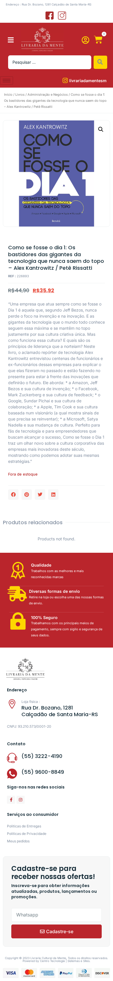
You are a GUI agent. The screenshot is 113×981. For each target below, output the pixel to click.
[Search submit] (100, 62)
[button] (11, 40)
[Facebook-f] (11, 800)
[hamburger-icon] (6, 80)
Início (8, 95)
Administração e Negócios (48, 95)
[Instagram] (21, 800)
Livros (20, 95)
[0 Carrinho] (98, 39)
